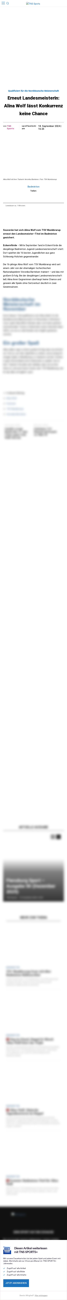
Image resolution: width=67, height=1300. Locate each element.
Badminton (34, 186)
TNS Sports (10, 127)
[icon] (58, 3)
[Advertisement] (33, 42)
